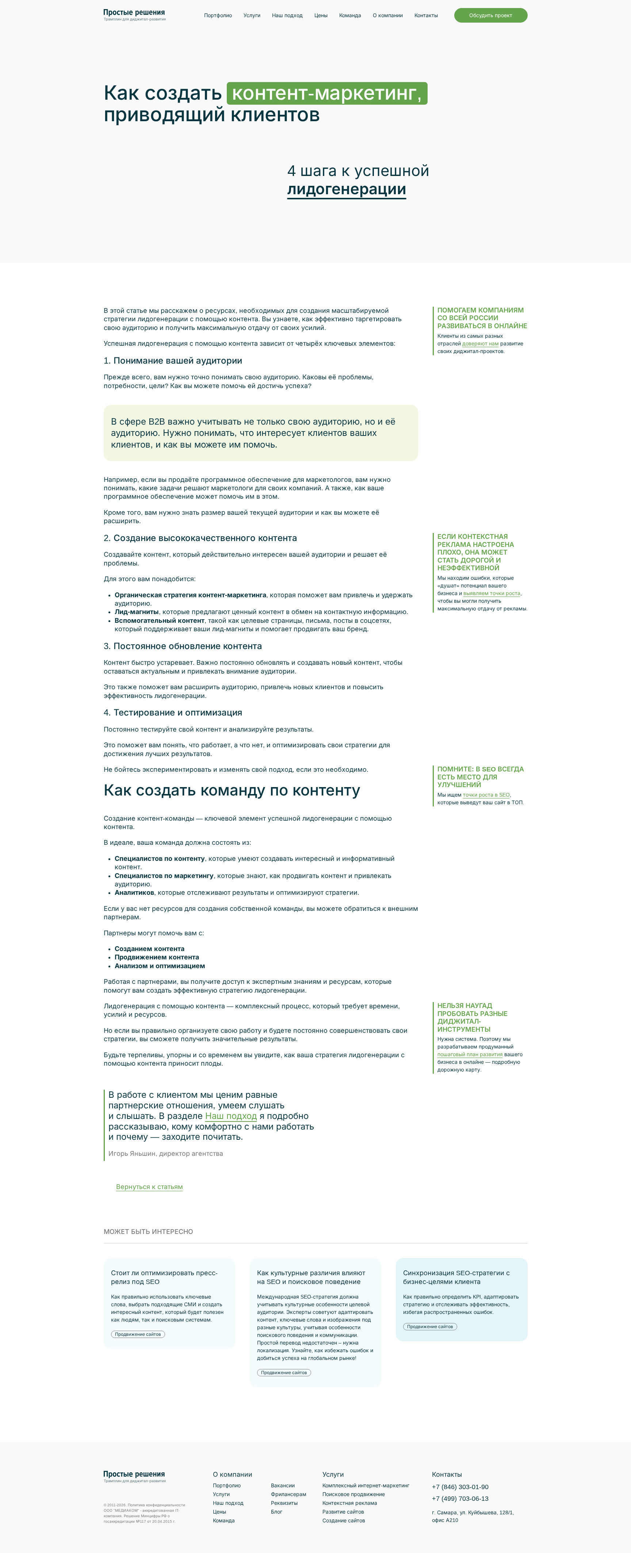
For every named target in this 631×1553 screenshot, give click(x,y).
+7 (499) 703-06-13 (460, 1498)
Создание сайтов (343, 1520)
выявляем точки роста (491, 593)
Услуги (252, 15)
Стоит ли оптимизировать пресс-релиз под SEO (164, 1277)
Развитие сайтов (343, 1511)
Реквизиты (284, 1503)
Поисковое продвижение (353, 1494)
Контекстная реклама (349, 1503)
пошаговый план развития (470, 1054)
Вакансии (283, 1485)
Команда (350, 15)
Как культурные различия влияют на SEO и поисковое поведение (311, 1277)
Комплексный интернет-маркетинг (365, 1485)
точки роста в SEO (486, 795)
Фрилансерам (288, 1494)
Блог (276, 1511)
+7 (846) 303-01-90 (460, 1487)
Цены (321, 15)
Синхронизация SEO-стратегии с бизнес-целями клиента (456, 1277)
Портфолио (218, 15)
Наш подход (287, 15)
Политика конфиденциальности (156, 1505)
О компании (388, 15)
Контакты (426, 15)
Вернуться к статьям (149, 1186)
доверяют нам (480, 343)
